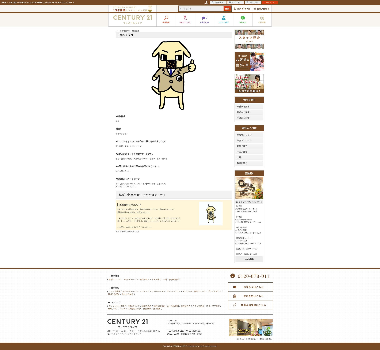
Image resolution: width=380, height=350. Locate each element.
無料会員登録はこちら (253, 305)
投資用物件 (242, 163)
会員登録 (147, 309)
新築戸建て (242, 146)
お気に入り (237, 2)
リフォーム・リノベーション (152, 291)
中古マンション (244, 140)
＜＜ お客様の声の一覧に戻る (127, 31)
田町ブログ (113, 309)
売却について (134, 306)
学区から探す (243, 118)
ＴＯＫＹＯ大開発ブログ (130, 309)
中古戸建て (242, 152)
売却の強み (146, 306)
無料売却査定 (159, 306)
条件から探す (243, 106)
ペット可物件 (114, 291)
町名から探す (243, 112)
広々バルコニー (173, 291)
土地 (239, 157)
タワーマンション (130, 291)
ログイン (270, 2)
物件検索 (219, 2)
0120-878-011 (243, 9)
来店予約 (254, 2)
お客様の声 (185, 306)
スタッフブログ (213, 306)
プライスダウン (214, 291)
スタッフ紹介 (198, 306)
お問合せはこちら (254, 287)
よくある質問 (173, 306)
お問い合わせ (263, 9)
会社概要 (249, 259)
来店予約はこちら (254, 296)
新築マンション (244, 135)
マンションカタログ (117, 306)
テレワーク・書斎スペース (194, 291)
